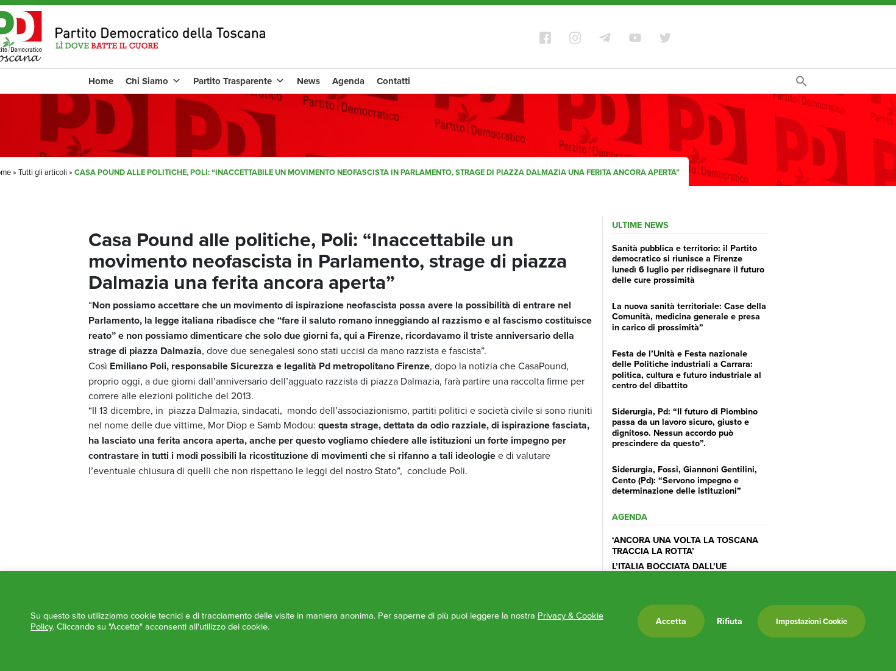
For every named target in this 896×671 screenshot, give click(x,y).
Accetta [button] (671, 621)
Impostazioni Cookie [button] (811, 621)
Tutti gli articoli (42, 171)
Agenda (348, 81)
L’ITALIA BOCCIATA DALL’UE (669, 565)
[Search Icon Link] (801, 84)
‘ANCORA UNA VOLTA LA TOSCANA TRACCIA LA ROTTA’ (685, 544)
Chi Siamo (147, 81)
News (308, 81)
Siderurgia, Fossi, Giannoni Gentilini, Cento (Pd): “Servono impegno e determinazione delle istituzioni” (684, 480)
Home (100, 81)
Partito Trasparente (232, 81)
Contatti (393, 81)
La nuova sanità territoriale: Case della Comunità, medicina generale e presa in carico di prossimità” (689, 316)
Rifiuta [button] (729, 621)
